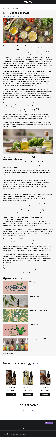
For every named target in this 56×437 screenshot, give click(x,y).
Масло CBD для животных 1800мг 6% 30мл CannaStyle (45, 389)
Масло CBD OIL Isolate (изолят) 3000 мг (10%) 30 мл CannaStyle (28, 389)
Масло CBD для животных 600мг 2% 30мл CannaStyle (11, 389)
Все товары (40, 364)
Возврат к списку (8, 353)
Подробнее (11, 394)
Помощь (48, 422)
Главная (4, 8)
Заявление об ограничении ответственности (14, 434)
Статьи (8, 8)
